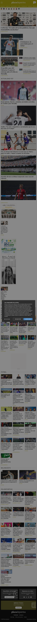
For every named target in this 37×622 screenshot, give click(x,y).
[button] (7, 319)
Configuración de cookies (23, 315)
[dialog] (18, 311)
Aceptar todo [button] (28, 319)
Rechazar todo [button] (18, 319)
